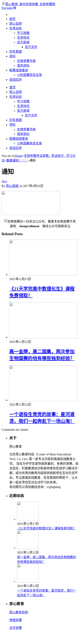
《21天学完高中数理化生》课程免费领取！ (46, 528)
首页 (12, 19)
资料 (12, 56)
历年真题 (15, 51)
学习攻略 (23, 33)
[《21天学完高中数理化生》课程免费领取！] (43, 274)
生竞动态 (15, 28)
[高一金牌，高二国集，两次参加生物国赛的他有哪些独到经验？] (43, 337)
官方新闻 (23, 42)
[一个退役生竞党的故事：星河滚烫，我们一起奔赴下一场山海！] (43, 400)
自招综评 (15, 79)
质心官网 (15, 23)
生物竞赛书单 (26, 61)
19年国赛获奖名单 (29, 75)
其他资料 (23, 65)
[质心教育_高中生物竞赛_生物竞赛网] (28, 4)
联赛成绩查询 (18, 70)
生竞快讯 (23, 37)
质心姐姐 (12, 186)
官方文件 (31, 47)
